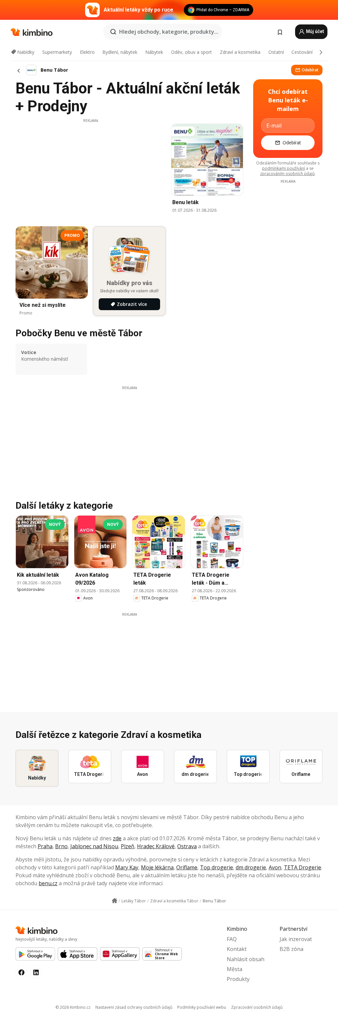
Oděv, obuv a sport (191, 52)
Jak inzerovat (296, 939)
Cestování (302, 52)
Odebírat (310, 70)
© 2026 (72, 1007)
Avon (275, 867)
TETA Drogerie (302, 867)
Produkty (238, 979)
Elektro (87, 52)
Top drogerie (216, 867)
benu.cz (48, 883)
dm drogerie (251, 867)
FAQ (232, 939)
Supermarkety (57, 52)
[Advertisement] (90, 169)
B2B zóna (291, 949)
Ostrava (187, 846)
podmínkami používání (283, 168)
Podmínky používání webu (201, 1007)
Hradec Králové (156, 846)
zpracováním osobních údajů (287, 173)
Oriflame (186, 867)
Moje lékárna (157, 867)
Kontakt (237, 949)
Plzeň (127, 846)
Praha (45, 846)
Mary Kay (126, 867)
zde (117, 838)
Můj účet (314, 31)
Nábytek (154, 52)
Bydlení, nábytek (119, 52)
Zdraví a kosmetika (240, 52)
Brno (61, 846)
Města (234, 969)
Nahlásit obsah (245, 959)
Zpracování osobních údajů (257, 1007)
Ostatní (276, 52)
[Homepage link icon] (114, 900)
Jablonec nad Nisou (94, 846)
